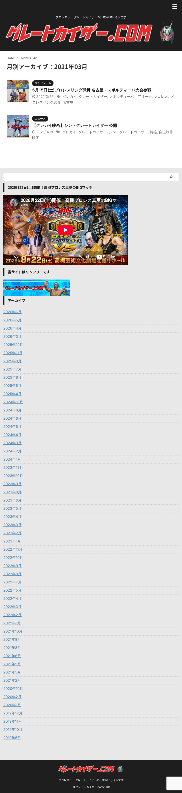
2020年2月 (12, 697)
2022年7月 (12, 582)
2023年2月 (12, 533)
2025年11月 (12, 353)
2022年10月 (13, 557)
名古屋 (68, 102)
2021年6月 (12, 656)
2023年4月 (12, 516)
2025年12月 (13, 344)
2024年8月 (12, 410)
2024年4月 (12, 434)
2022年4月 (12, 598)
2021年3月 (12, 672)
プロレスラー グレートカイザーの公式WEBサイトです (91, 780)
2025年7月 (12, 369)
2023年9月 (12, 484)
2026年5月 (12, 320)
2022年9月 (12, 565)
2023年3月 (12, 525)
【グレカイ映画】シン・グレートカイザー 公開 (74, 125)
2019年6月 (12, 737)
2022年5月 (12, 590)
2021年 (24, 58)
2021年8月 (12, 647)
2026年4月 (12, 328)
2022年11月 (12, 549)
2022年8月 (12, 574)
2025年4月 (12, 394)
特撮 (153, 132)
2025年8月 (12, 361)
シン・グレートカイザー (128, 132)
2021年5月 (12, 664)
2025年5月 (12, 385)
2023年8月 (12, 492)
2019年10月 (12, 729)
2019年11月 (12, 721)
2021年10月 (12, 631)
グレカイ (70, 96)
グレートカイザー (93, 96)
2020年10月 (13, 688)
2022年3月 (12, 606)
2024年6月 (12, 418)
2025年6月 (12, 377)
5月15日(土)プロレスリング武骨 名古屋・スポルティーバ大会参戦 (91, 90)
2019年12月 (12, 713)
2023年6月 (12, 500)
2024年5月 (12, 426)
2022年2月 (12, 615)
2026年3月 (12, 336)
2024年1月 (12, 459)
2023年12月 (13, 467)
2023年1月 (12, 541)
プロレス (161, 96)
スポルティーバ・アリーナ (130, 96)
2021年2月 (12, 680)
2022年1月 (12, 623)
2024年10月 (13, 402)
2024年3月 (12, 443)
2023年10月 (13, 475)
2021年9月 (12, 639)
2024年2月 (12, 451)
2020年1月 (12, 705)
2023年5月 (12, 508)
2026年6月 (12, 312)
